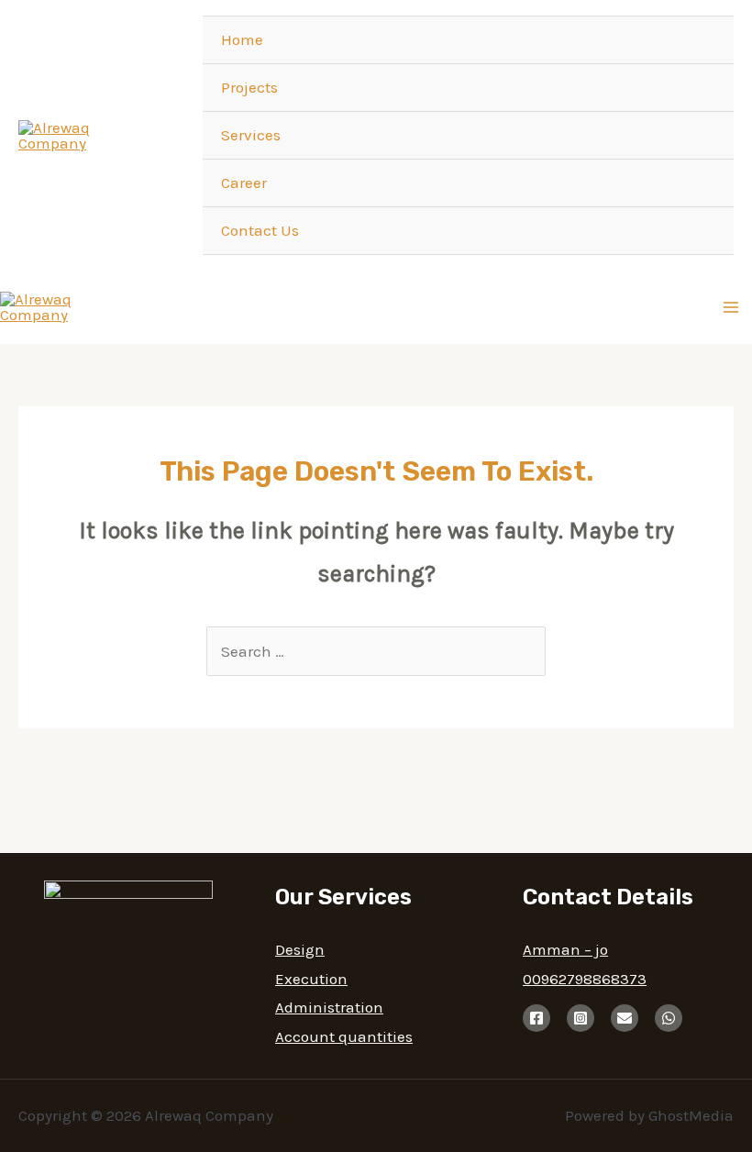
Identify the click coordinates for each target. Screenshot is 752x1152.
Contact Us (260, 230)
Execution (311, 978)
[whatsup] (668, 1018)
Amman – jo (565, 949)
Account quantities (344, 1036)
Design (300, 949)
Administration (329, 1007)
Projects (249, 87)
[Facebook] (536, 1018)
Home (242, 39)
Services (251, 135)
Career (244, 182)
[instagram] (580, 1018)
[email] (624, 1018)
